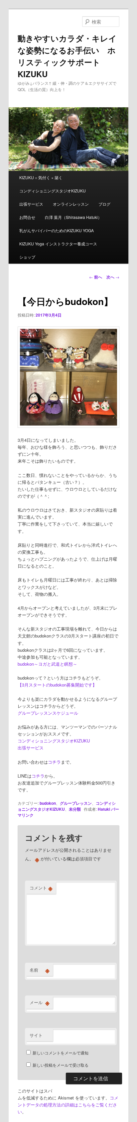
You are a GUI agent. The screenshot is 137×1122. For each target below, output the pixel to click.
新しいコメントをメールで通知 (60, 1052)
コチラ (54, 762)
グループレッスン (76, 803)
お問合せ (27, 217)
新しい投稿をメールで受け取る (60, 1065)
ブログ (104, 204)
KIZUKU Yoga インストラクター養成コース (58, 243)
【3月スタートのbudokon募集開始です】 (57, 685)
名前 (40, 970)
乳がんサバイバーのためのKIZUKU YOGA (56, 230)
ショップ (27, 257)
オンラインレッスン (71, 204)
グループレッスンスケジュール (48, 713)
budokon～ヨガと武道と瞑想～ (47, 664)
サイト (36, 1035)
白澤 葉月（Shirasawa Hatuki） (73, 217)
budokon (48, 803)
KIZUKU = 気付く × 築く (41, 177)
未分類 (75, 809)
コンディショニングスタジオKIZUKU (52, 190)
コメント (41, 888)
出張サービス (31, 204)
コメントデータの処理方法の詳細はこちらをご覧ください (68, 1105)
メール (40, 1002)
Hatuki (104, 809)
